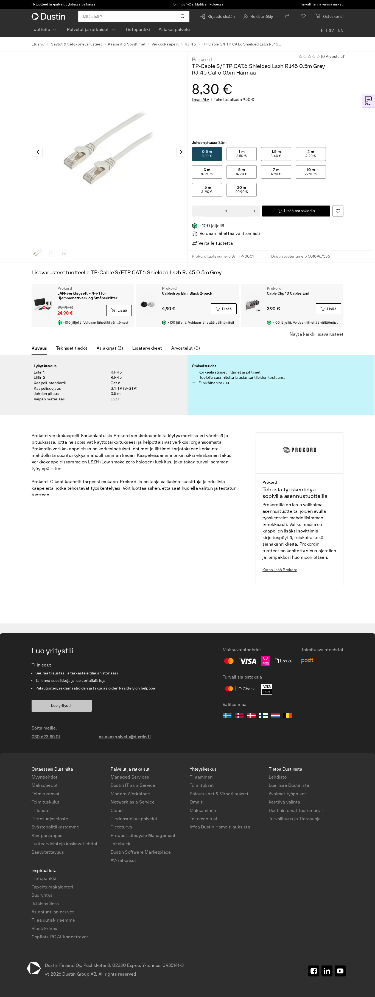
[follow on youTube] (340, 970)
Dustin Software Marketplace (141, 852)
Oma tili (198, 802)
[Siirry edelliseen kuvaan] (38, 152)
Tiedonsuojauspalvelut (134, 818)
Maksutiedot (45, 785)
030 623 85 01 (46, 736)
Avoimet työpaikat (287, 793)
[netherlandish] (275, 716)
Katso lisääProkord (279, 570)
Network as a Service (133, 802)
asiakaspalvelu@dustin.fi (125, 736)
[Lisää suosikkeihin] (337, 211)
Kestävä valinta (284, 802)
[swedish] (227, 716)
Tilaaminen (201, 777)
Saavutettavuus (48, 852)
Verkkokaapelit (165, 44)
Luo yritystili (61, 705)
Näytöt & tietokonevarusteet (76, 44)
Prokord (202, 59)
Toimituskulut (46, 802)
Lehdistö (278, 777)
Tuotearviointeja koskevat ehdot (64, 843)
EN (340, 31)
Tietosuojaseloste (50, 818)
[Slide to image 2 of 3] (50, 253)
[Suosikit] (303, 16)
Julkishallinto (45, 903)
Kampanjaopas (47, 835)
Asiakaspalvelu (174, 29)
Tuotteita (41, 29)
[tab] (42, 348)
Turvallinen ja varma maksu (321, 4)
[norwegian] (239, 716)
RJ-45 (190, 44)
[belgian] (287, 716)
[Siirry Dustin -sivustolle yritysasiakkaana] (49, 16)
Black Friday (44, 928)
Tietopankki (137, 29)
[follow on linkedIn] (326, 970)
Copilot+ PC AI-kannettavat (60, 936)
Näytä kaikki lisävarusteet (316, 334)
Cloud (117, 810)
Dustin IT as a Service (133, 785)
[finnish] (263, 716)
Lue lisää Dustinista (289, 785)
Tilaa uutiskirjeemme (53, 920)
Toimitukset (202, 785)
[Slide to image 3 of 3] (63, 253)
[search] (182, 16)
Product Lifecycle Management (143, 835)
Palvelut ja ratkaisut (88, 29)
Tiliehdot (41, 810)
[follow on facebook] (313, 970)
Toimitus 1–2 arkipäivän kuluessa (197, 4)
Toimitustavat (46, 793)
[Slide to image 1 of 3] (37, 253)
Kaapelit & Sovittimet (126, 44)
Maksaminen (203, 810)
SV (331, 31)
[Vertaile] (287, 16)
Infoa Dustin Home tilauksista (220, 827)
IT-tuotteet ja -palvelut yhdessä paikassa (64, 4)
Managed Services (130, 777)
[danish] (251, 716)
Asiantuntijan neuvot (53, 912)
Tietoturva (121, 827)
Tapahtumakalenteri (52, 887)
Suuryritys (42, 895)
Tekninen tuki (203, 818)
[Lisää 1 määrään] (254, 211)
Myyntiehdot (44, 777)
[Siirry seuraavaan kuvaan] (180, 152)
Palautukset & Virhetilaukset (219, 793)
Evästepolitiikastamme (55, 827)
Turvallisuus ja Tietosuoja (295, 818)
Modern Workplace (130, 793)
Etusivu (38, 44)
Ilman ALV (200, 100)
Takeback (121, 843)
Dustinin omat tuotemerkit (296, 810)
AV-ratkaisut (123, 860)
